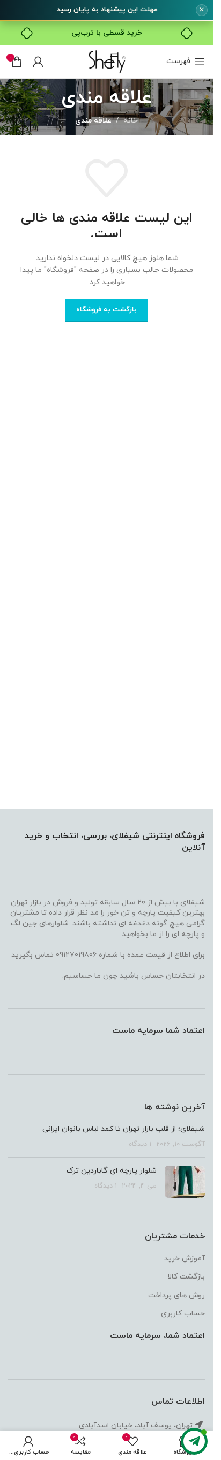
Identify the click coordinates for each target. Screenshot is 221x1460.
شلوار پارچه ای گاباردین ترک (112, 1171)
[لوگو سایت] (106, 61)
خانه (130, 121)
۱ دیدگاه (140, 1144)
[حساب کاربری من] (38, 61)
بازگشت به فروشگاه (106, 310)
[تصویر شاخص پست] (185, 1182)
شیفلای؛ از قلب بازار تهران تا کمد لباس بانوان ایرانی (123, 1129)
